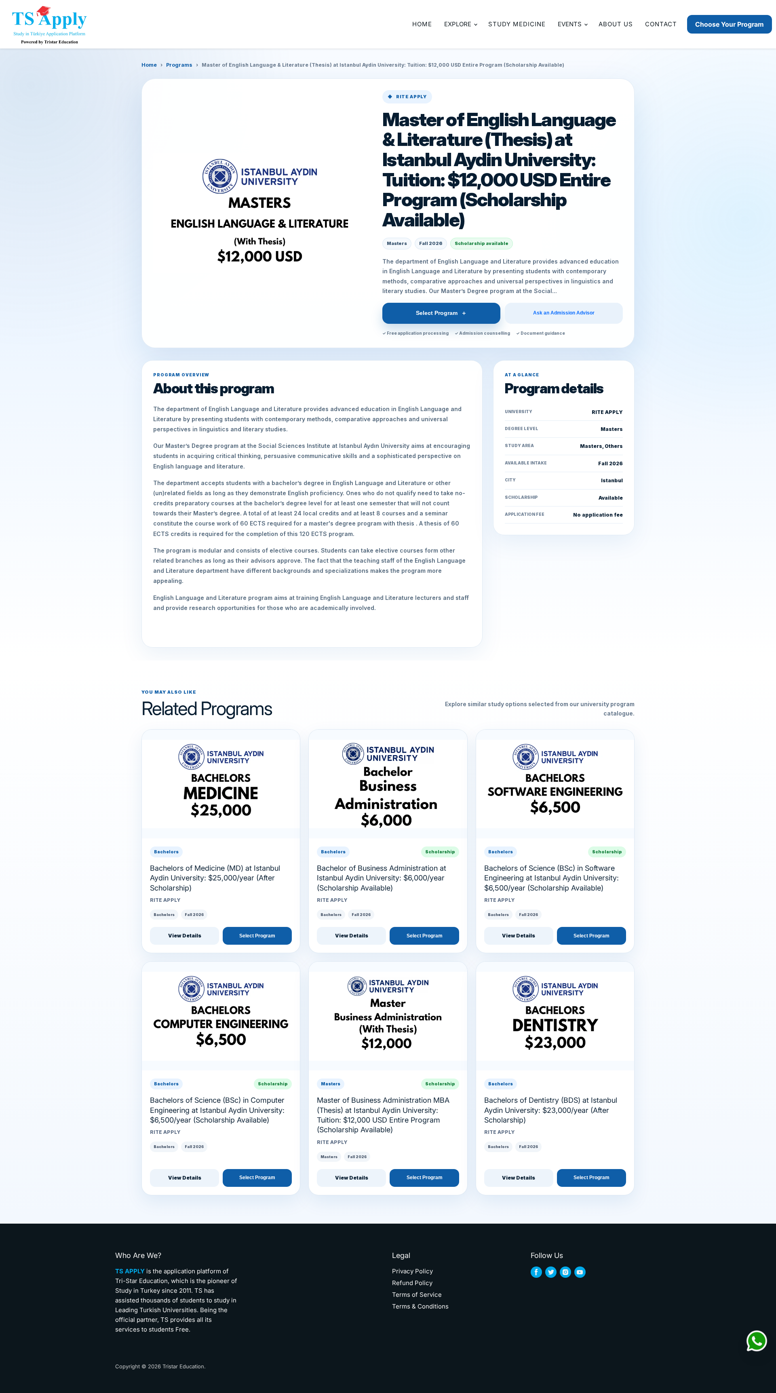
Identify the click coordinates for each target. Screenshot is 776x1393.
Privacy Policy (412, 1271)
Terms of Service (417, 1294)
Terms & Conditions (420, 1306)
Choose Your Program (729, 24)
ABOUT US (616, 24)
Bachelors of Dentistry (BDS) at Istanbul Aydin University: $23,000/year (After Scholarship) (550, 1110)
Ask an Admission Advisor (564, 313)
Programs (179, 65)
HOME (422, 24)
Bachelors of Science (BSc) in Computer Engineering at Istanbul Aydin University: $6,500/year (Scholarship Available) (217, 1110)
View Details (184, 936)
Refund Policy (412, 1283)
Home (149, 65)
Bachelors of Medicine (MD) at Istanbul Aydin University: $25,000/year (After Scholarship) (215, 878)
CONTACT (661, 24)
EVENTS (570, 24)
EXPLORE (458, 24)
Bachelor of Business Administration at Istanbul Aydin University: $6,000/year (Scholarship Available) (381, 878)
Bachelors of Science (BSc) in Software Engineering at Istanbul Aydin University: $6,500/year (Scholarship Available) (551, 878)
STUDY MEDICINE (517, 24)
